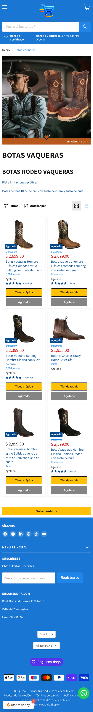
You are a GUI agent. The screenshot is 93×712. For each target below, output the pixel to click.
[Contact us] (84, 693)
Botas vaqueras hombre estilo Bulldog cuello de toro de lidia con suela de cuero (22, 455)
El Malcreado (13, 274)
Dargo (54, 363)
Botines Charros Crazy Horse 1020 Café (66, 358)
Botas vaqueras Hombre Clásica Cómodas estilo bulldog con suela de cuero (24, 265)
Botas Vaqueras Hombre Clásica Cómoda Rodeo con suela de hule (67, 453)
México (44, 646)
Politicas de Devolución (17, 695)
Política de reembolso (76, 695)
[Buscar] (85, 27)
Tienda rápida (24, 292)
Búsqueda (20, 691)
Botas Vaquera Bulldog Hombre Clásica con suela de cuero (23, 360)
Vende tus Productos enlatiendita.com (52, 691)
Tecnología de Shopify (46, 704)
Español (44, 634)
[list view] (86, 206)
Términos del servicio (47, 695)
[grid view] (76, 206)
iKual (8, 466)
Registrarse (70, 577)
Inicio (6, 50)
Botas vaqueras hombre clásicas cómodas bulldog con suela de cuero (68, 265)
